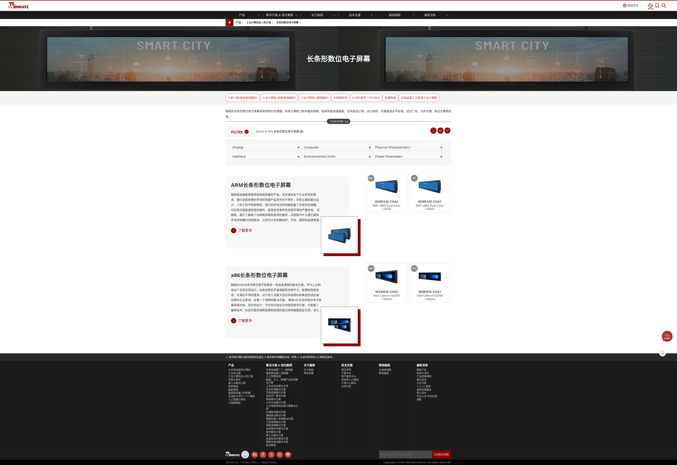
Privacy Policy (250, 462)
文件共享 (346, 386)
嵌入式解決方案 (237, 383)
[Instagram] (279, 454)
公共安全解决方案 (276, 402)
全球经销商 (385, 369)
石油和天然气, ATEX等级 (241, 396)
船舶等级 (233, 389)
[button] (667, 336)
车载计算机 (234, 379)
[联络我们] (440, 130)
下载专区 (346, 373)
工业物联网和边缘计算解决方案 (282, 407)
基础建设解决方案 (276, 415)
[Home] (229, 22)
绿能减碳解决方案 (276, 425)
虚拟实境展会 (424, 389)
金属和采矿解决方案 (277, 438)
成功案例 (271, 445)
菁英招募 (309, 373)
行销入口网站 (348, 383)
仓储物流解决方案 (276, 412)
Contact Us (232, 462)
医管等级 (233, 386)
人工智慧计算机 (237, 399)
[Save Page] (433, 130)
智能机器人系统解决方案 (279, 418)
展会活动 (421, 379)
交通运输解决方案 (276, 392)
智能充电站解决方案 (277, 441)
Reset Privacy (269, 462)
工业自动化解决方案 (277, 386)
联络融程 (384, 373)
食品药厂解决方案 (276, 395)
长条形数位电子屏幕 (287, 22)
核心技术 (421, 392)
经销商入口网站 (350, 379)
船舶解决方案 (273, 399)
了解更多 (245, 230)
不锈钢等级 (234, 402)
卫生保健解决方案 (276, 422)
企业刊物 (421, 383)
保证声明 (346, 369)
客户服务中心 (348, 376)
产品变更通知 (424, 376)
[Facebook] (263, 455)
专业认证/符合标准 (427, 396)
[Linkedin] (254, 455)
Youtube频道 (424, 386)
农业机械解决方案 (276, 389)
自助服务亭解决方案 (277, 428)
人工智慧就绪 (273, 376)
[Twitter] (271, 454)
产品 (238, 22)
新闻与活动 (423, 373)
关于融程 (309, 369)
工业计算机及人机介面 (258, 22)
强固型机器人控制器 (239, 392)
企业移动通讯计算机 (239, 369)
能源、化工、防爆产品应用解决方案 (282, 381)
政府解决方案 (273, 431)
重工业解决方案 (274, 435)
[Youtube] (288, 455)
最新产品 (421, 369)
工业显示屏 (234, 373)
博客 (419, 399)
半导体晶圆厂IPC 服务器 (279, 369)
